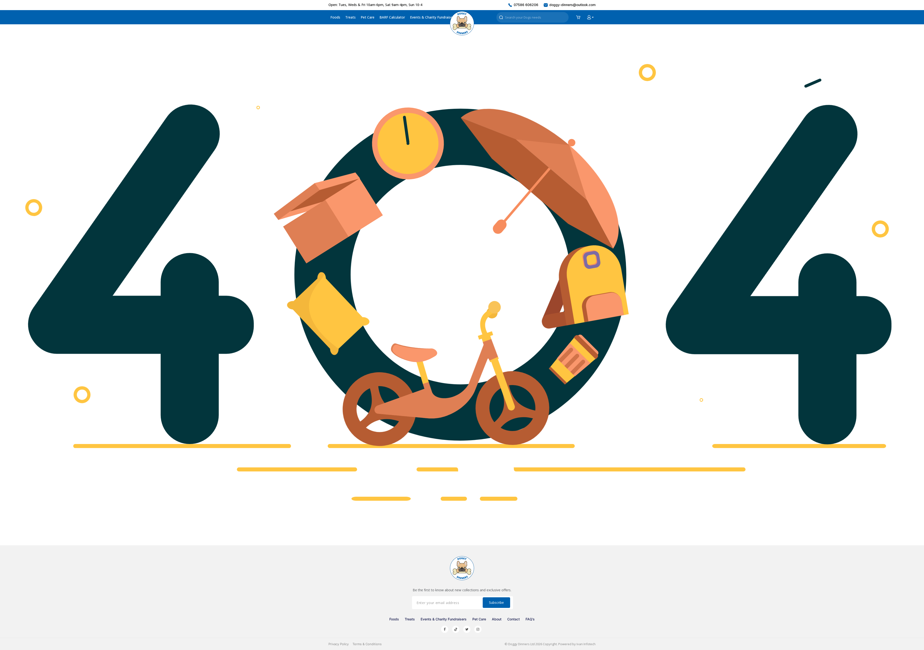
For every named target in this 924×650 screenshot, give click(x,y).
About (496, 619)
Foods (335, 17)
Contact (513, 619)
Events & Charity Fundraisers (432, 17)
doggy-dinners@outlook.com (572, 5)
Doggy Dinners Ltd (521, 644)
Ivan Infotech (586, 644)
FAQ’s (530, 619)
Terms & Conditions (367, 644)
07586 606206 (525, 5)
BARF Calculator (392, 17)
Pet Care (367, 17)
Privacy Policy (338, 644)
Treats (350, 17)
